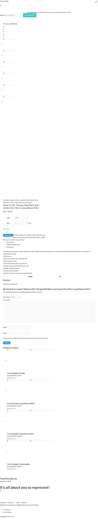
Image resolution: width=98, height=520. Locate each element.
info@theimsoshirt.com (7, 516)
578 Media (35, 505)
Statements (6, 202)
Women (38, 12)
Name (5, 327)
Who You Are (23, 202)
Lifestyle (16, 200)
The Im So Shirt (4, 1)
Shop (56, 12)
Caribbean (6, 200)
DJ (20, 240)
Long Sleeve (23, 200)
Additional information (13, 244)
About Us (33, 12)
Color (8, 218)
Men (41, 12)
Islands (11, 200)
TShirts (12, 202)
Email (5, 333)
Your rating (6, 297)
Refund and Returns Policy (64, 12)
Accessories (51, 12)
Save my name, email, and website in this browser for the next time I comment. (26, 338)
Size (8, 223)
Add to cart (8, 235)
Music (36, 200)
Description (10, 242)
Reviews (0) (10, 247)
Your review (7, 300)
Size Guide (6, 229)
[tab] (51, 242)
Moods (32, 200)
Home (28, 12)
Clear (29, 223)
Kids (47, 12)
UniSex (44, 12)
